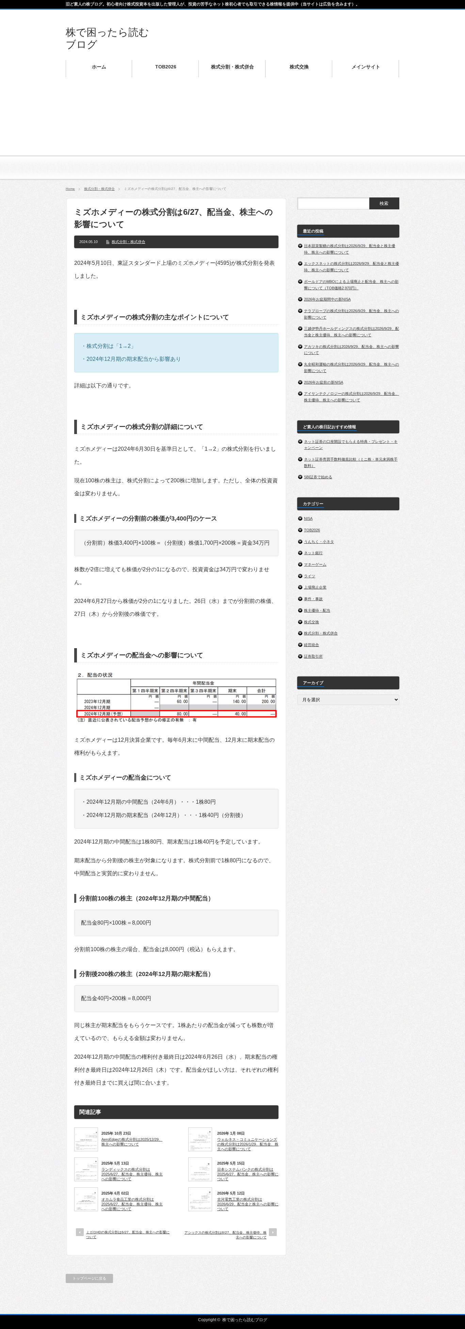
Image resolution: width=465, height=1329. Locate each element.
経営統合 (311, 645)
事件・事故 (313, 599)
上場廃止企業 (315, 587)
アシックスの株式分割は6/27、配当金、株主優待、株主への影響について (226, 1235)
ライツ (309, 576)
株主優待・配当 (317, 610)
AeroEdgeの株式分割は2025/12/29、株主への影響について (131, 1141)
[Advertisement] (232, 132)
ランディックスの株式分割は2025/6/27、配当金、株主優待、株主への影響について (132, 1174)
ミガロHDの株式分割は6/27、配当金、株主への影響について (128, 1234)
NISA (308, 518)
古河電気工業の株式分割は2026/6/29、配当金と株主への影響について (247, 1204)
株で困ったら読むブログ (244, 1319)
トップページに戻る (89, 1278)
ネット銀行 (313, 553)
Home (70, 189)
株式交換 (311, 622)
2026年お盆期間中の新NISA (327, 299)
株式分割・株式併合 (99, 189)
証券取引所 (313, 656)
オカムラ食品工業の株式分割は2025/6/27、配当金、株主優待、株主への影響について (132, 1204)
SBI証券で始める (318, 477)
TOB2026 (312, 530)
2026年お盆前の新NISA (323, 382)
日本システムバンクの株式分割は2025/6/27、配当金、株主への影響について (247, 1174)
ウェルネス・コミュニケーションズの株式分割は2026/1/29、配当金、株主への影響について (247, 1144)
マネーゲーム (315, 564)
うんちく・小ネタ (319, 542)
